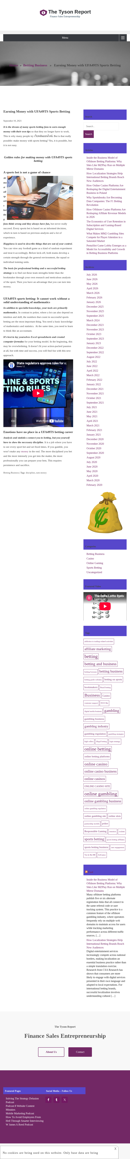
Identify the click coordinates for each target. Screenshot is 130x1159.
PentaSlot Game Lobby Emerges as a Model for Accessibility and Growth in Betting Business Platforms (106, 249)
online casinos (94, 779)
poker (105, 823)
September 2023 (95, 338)
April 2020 (92, 475)
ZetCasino (102, 855)
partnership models (91, 824)
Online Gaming (94, 563)
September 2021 (95, 402)
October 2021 (93, 398)
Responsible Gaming (95, 831)
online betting (97, 749)
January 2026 (93, 302)
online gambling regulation (95, 808)
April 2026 (92, 288)
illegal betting (101, 741)
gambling (111, 710)
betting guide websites (93, 680)
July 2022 (91, 361)
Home (13, 65)
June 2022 (92, 366)
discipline (30, 472)
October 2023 (93, 334)
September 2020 (95, 452)
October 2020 (93, 448)
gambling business (94, 718)
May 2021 (92, 416)
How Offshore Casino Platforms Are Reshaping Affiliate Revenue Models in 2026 (106, 213)
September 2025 (95, 315)
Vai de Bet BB (89, 855)
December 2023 (95, 324)
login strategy (115, 741)
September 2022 (95, 352)
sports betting (94, 839)
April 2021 (92, 420)
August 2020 (93, 457)
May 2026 (92, 283)
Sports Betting (94, 567)
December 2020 (95, 439)
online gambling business (102, 801)
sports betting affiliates (115, 840)
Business (92, 695)
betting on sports (113, 679)
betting (91, 656)
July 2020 (91, 462)
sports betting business (96, 847)
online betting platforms (97, 756)
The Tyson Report (69, 12)
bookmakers (91, 687)
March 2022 (93, 375)
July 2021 (91, 407)
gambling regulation (95, 733)
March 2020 (93, 480)
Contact (80, 1051)
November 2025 (95, 311)
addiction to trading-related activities (98, 641)
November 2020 (95, 443)
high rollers (88, 741)
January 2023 (93, 343)
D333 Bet (104, 703)
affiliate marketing (97, 649)
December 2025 (95, 306)
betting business (111, 671)
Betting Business (35, 65)
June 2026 (92, 279)
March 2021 (93, 425)
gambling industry (96, 726)
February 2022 (94, 379)
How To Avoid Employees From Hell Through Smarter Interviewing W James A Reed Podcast (25, 1121)
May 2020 (92, 471)
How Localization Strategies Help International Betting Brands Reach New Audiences (105, 177)
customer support (91, 703)
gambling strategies (116, 734)
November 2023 (95, 329)
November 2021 (95, 393)
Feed (90, 872)
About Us (51, 1051)
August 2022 (93, 356)
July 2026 (91, 274)
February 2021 (94, 430)
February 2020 (94, 484)
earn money (41, 472)
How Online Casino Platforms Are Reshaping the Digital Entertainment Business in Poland (105, 189)
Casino (90, 558)
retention (112, 831)
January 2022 (93, 384)
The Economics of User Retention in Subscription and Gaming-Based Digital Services (106, 225)
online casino (95, 764)
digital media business (93, 711)
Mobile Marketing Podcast (20, 1113)
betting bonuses (90, 672)
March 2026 (93, 292)
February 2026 (94, 297)
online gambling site (95, 816)
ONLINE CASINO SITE (97, 786)
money (24, 451)
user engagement (117, 847)
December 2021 (95, 388)
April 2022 (92, 370)
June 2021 (92, 411)
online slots (115, 816)
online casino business (100, 771)
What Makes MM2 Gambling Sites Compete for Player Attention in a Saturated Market (105, 237)
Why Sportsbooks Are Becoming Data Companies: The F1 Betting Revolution (104, 201)
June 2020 (92, 466)
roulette (122, 831)
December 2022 (95, 347)
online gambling (100, 793)
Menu (65, 37)
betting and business (100, 664)
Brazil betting (105, 687)
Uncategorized (94, 572)
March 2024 (93, 320)
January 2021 (93, 434)
